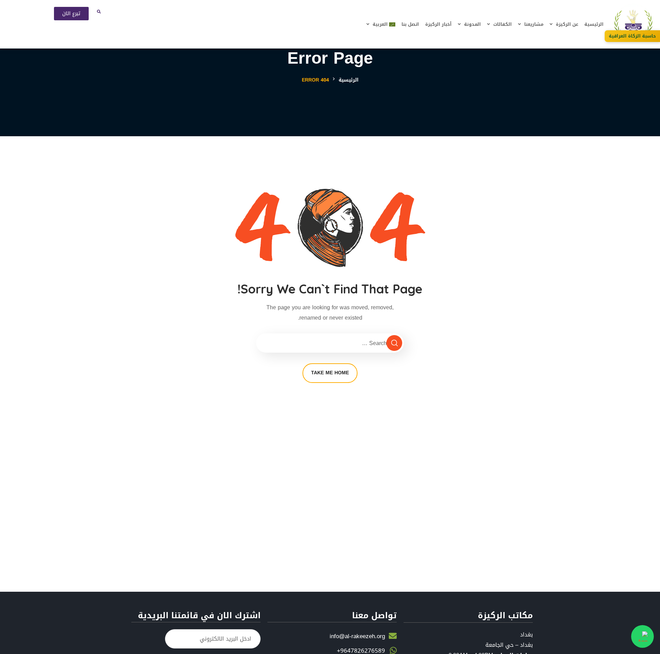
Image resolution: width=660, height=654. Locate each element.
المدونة (472, 24)
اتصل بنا (410, 24)
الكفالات (502, 24)
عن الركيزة (567, 24)
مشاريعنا (533, 24)
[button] (99, 11)
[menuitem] (380, 24)
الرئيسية (594, 24)
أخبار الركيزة (438, 24)
